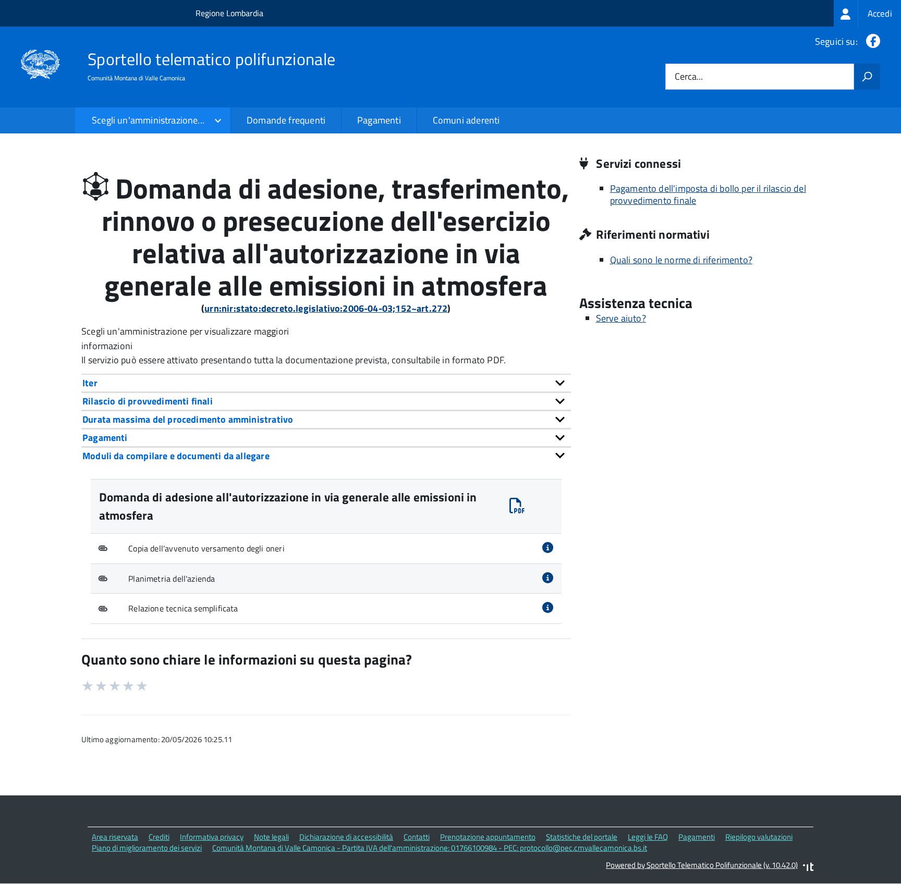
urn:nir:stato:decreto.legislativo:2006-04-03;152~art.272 (325, 308)
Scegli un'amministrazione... (148, 120)
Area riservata (115, 837)
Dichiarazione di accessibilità (346, 837)
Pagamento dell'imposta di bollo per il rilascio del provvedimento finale (708, 194)
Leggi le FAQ (648, 837)
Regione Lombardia (229, 13)
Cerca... (689, 76)
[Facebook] (871, 41)
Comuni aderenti (466, 120)
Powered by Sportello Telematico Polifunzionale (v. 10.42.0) (702, 865)
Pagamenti (379, 120)
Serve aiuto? (621, 318)
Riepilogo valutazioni (759, 837)
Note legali (271, 837)
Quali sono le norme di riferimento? (681, 260)
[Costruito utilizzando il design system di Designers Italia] (808, 868)
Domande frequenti (286, 120)
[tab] (326, 382)
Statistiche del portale (581, 837)
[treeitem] (867, 13)
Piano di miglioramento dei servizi (147, 848)
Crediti (159, 837)
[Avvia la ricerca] (867, 77)
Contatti (417, 837)
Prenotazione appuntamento (487, 837)
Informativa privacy (211, 837)
